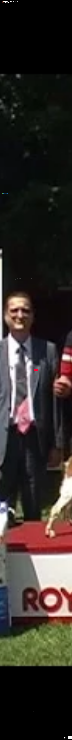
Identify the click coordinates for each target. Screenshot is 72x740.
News (18, 281)
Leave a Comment (6, 281)
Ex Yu (16, 281)
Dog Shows (12, 281)
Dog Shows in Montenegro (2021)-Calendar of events (17, 279)
